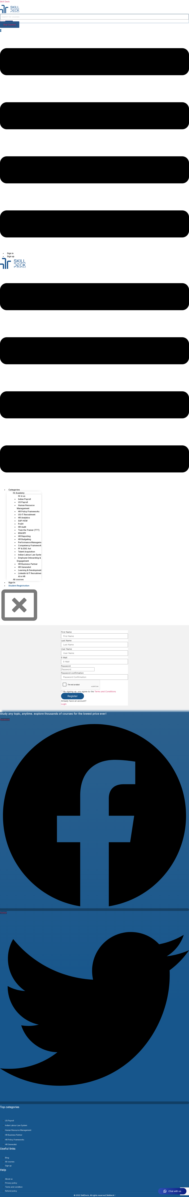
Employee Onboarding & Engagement (29, 559)
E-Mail (64, 657)
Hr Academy (18, 493)
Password (66, 666)
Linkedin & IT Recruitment (30, 573)
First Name (66, 632)
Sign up (10, 256)
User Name (66, 649)
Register (73, 696)
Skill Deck (5, 1)
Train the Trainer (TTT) (28, 530)
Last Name (66, 640)
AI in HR (21, 576)
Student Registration (18, 585)
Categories (14, 489)
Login (63, 704)
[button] (94, 143)
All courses (18, 579)
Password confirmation (72, 673)
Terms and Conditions (105, 691)
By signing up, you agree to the (89, 691)
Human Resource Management (25, 507)
